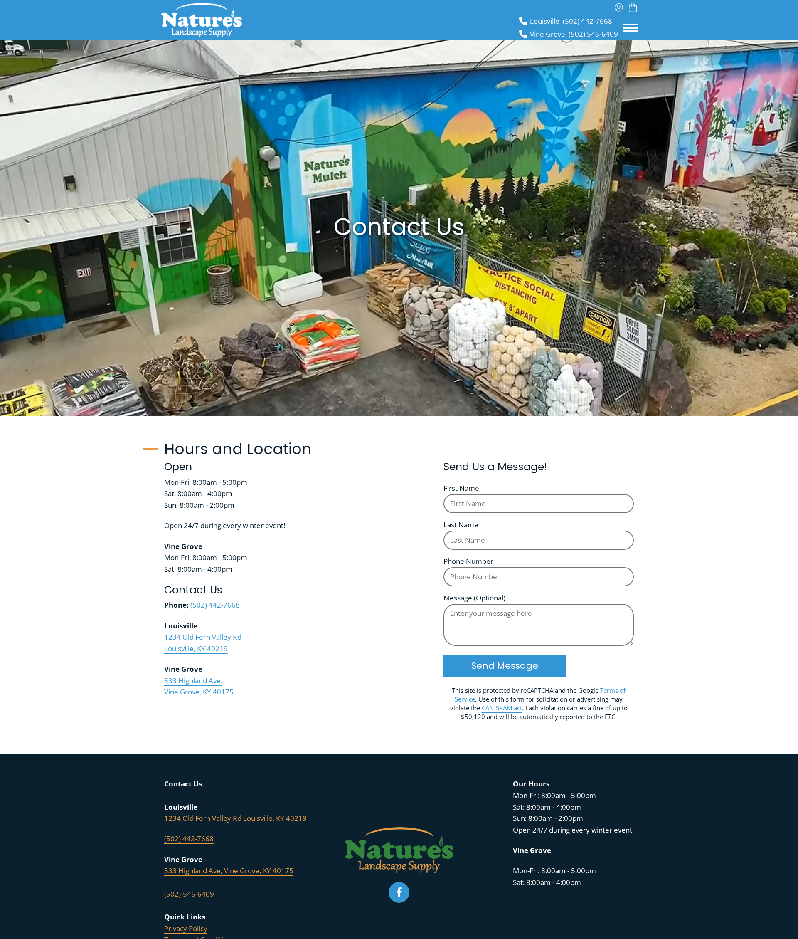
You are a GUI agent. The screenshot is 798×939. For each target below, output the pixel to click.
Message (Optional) (474, 598)
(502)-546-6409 (189, 894)
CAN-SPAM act (502, 708)
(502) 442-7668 (215, 605)
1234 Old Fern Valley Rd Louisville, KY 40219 (235, 818)
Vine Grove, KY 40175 (199, 692)
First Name (461, 488)
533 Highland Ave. (193, 680)
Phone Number (468, 561)
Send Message (504, 665)
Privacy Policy (185, 928)
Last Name (460, 524)
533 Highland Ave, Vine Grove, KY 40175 (228, 870)
